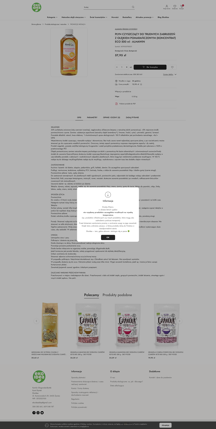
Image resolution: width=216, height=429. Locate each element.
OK (108, 237)
